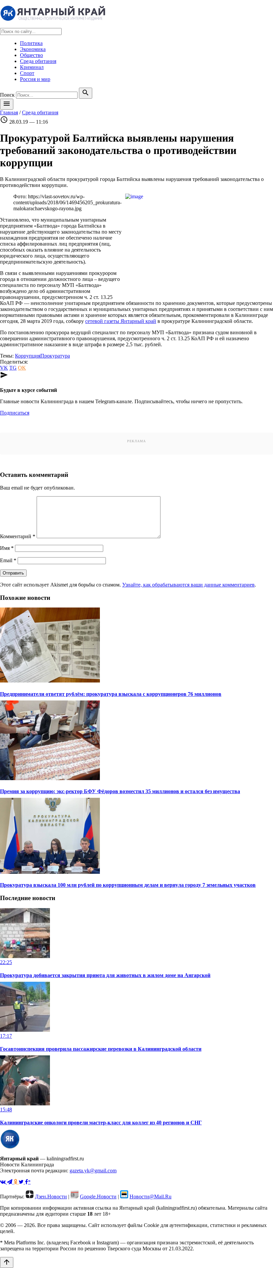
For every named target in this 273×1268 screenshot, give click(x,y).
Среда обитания (38, 61)
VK (4, 368)
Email (8, 560)
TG (13, 368)
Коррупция (27, 356)
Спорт (27, 73)
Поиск (7, 95)
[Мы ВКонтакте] (3, 1182)
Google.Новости (98, 1196)
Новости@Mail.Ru (150, 1196)
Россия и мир (35, 79)
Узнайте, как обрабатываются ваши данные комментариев (188, 585)
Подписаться (14, 413)
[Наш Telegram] (10, 1182)
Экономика (33, 49)
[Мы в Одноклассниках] (16, 1182)
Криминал (32, 67)
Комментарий (17, 536)
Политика (31, 43)
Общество (31, 55)
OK (22, 368)
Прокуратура (55, 356)
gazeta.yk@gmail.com (93, 1170)
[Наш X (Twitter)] (22, 1182)
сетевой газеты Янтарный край (120, 321)
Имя (7, 548)
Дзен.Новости (51, 1196)
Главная (9, 112)
